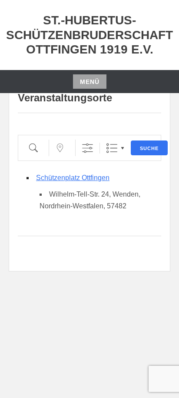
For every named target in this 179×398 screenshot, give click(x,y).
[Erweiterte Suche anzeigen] (87, 148)
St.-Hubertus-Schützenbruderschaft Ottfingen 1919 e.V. (89, 34)
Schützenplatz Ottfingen (72, 177)
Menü (89, 81)
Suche (149, 148)
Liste (111, 148)
